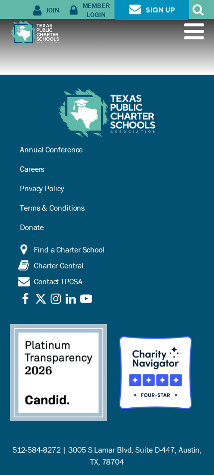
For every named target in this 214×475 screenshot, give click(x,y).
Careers (32, 169)
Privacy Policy (42, 188)
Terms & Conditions (52, 208)
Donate (31, 227)
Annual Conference (51, 149)
